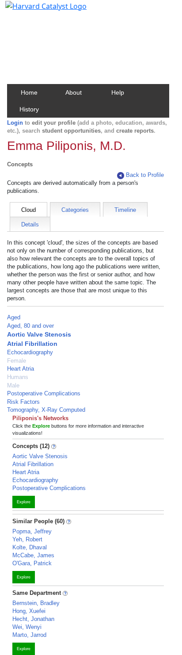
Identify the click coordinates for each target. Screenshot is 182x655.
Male (13, 385)
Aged (13, 317)
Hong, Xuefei (29, 611)
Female (16, 360)
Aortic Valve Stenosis (39, 334)
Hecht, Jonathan (33, 619)
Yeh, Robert (27, 539)
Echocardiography (30, 352)
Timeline (125, 210)
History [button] (29, 109)
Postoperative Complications (43, 393)
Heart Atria (20, 368)
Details (30, 224)
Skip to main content (37, 11)
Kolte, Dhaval (29, 547)
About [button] (73, 92)
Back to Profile (145, 175)
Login (15, 122)
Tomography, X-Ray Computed (46, 409)
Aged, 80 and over (30, 325)
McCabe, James (33, 555)
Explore (23, 502)
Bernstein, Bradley (36, 603)
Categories (75, 210)
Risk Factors (23, 401)
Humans (17, 377)
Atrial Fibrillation (32, 343)
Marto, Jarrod (29, 635)
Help (117, 92)
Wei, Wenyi (27, 627)
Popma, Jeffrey (32, 531)
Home (29, 92)
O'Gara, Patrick (32, 563)
